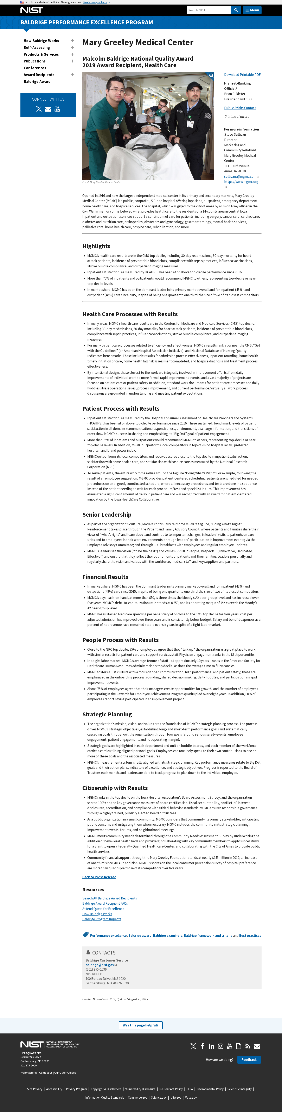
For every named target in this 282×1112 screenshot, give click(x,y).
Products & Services (41, 54)
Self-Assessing (37, 47)
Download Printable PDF (242, 74)
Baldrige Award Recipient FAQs (105, 903)
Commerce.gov (137, 1097)
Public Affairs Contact (240, 108)
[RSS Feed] (247, 1046)
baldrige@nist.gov (100, 965)
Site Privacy (34, 1089)
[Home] (31, 10)
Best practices (250, 935)
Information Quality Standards (104, 1097)
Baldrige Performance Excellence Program (86, 22)
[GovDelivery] (48, 109)
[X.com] (193, 1046)
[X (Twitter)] (39, 109)
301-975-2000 (28, 1065)
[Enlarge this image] (148, 126)
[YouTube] (229, 1046)
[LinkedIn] (211, 1046)
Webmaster (27, 1072)
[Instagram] (220, 1046)
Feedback (249, 1059)
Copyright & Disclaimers (106, 1089)
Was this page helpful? (141, 1025)
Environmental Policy (210, 1089)
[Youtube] (57, 109)
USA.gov (176, 1097)
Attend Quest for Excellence (103, 908)
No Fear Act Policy (171, 1089)
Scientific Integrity (239, 1089)
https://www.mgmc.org (241, 181)
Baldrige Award (37, 81)
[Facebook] (202, 1046)
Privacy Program (76, 1089)
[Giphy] (238, 1046)
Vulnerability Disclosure (140, 1089)
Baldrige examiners (167, 935)
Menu (254, 10)
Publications (35, 61)
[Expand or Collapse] (72, 40)
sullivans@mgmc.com (240, 176)
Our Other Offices (65, 1072)
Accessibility (54, 1089)
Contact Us (45, 1072)
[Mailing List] (257, 1046)
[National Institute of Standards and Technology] (49, 1044)
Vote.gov (191, 1097)
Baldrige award (140, 935)
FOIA (190, 1089)
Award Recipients (39, 74)
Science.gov (159, 1097)
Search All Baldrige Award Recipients (109, 898)
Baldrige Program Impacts (101, 919)
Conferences (35, 67)
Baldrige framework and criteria (208, 935)
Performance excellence (108, 935)
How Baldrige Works (41, 40)
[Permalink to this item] (180, 65)
